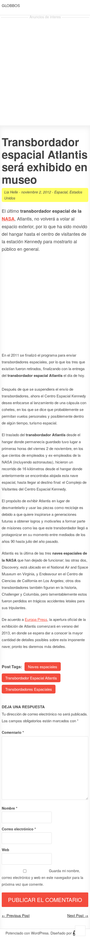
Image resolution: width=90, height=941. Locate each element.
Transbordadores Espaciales (28, 689)
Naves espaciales (42, 666)
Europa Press (36, 619)
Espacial (61, 191)
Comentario (13, 732)
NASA (8, 218)
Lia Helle (11, 191)
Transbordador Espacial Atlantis (31, 677)
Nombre (9, 808)
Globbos (11, 5)
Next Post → (77, 915)
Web (5, 849)
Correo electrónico (19, 828)
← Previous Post (16, 915)
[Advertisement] (45, 65)
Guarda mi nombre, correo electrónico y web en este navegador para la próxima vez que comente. (42, 877)
